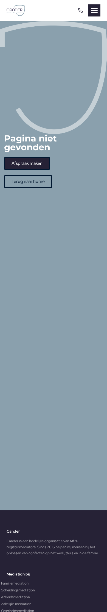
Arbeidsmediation (15, 597)
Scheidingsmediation (18, 590)
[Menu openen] (94, 10)
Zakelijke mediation (16, 604)
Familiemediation (15, 583)
